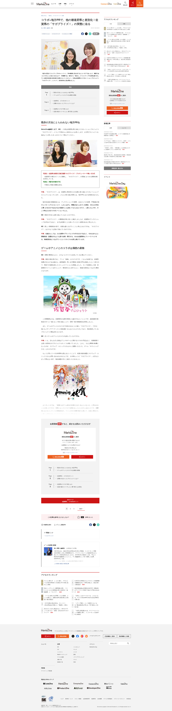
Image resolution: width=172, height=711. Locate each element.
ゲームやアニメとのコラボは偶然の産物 (65, 95)
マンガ (75, 649)
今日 (111, 24)
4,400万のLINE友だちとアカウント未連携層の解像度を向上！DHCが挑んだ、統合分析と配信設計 (87, 582)
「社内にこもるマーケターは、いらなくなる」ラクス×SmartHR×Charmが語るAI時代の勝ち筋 (87, 597)
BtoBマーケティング (62, 654)
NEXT (80, 509)
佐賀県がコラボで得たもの (61, 109)
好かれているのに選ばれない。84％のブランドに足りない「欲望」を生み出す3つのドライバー (56, 610)
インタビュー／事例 (67, 33)
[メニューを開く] (32, 3)
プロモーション (46, 33)
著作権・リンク (69, 698)
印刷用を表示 (47, 525)
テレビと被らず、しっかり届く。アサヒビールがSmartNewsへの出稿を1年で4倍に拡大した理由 (56, 582)
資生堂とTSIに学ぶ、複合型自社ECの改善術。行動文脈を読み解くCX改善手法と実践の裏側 (117, 155)
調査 (74, 654)
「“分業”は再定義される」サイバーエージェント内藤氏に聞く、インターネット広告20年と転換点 (87, 612)
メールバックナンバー (71, 452)
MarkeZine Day (93, 647)
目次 (70, 87)
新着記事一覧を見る (117, 168)
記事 (60, 3)
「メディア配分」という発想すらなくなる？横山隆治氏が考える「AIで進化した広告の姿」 (86, 605)
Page (47, 102)
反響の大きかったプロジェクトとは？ (64, 103)
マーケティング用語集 (46, 670)
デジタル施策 (60, 657)
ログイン (83, 457)
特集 (65, 3)
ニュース (53, 3)
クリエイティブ (56, 33)
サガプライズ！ (49, 536)
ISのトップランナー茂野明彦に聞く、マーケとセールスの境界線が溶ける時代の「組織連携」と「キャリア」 (56, 590)
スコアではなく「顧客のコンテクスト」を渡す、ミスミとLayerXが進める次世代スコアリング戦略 (117, 141)
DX (58, 647)
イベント (71, 3)
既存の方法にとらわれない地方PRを (64, 92)
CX (58, 649)
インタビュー (76, 647)
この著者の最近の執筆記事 (61, 563)
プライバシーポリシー (119, 698)
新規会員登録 (59, 457)
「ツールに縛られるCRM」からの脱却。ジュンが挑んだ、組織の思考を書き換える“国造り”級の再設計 (56, 597)
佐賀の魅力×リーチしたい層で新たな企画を (66, 111)
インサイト (60, 652)
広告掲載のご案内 (110, 636)
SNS (74, 662)
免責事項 (93, 698)
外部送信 (128, 698)
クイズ (75, 652)
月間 (124, 24)
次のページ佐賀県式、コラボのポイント (70, 500)
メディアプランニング (78, 657)
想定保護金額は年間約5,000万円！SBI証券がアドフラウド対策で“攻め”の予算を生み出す (87, 590)
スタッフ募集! (78, 698)
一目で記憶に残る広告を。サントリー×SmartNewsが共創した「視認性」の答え (56, 604)
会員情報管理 (86, 698)
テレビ (75, 659)
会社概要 (99, 698)
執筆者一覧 (60, 662)
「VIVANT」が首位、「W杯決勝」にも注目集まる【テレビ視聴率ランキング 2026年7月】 (117, 148)
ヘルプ (62, 698)
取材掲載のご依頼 (124, 636)
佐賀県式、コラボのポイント (62, 101)
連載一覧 (59, 659)
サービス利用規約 (108, 698)
